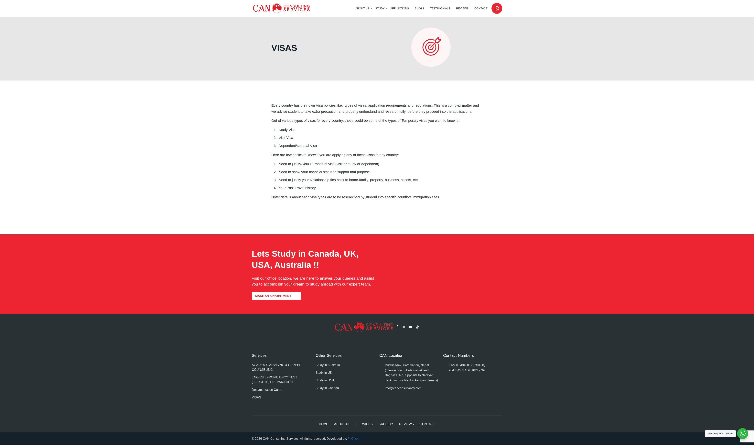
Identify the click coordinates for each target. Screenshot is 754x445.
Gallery (386, 424)
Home (323, 424)
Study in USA (325, 380)
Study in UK (324, 372)
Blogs (419, 8)
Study (379, 8)
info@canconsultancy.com (403, 388)
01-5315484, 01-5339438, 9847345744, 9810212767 (467, 368)
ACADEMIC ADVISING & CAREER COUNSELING (277, 367)
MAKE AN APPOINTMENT (273, 296)
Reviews (462, 8)
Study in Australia (328, 365)
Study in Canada (327, 388)
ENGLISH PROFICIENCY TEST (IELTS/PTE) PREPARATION (274, 380)
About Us (362, 8)
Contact (481, 8)
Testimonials (440, 8)
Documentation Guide (267, 389)
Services (364, 424)
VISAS (256, 397)
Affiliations (399, 8)
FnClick (353, 438)
